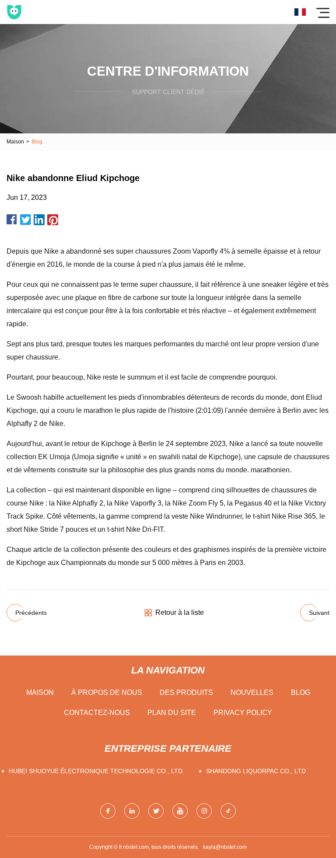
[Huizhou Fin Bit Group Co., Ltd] (14, 12)
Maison (15, 142)
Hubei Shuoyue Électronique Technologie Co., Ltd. (96, 770)
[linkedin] (132, 811)
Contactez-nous (97, 712)
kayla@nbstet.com (225, 847)
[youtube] (180, 811)
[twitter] (156, 811)
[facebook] (108, 811)
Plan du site (171, 712)
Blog (300, 692)
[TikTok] (228, 811)
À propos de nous (106, 692)
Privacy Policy (243, 712)
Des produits (186, 692)
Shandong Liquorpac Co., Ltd (256, 770)
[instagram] (204, 811)
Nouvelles (252, 692)
